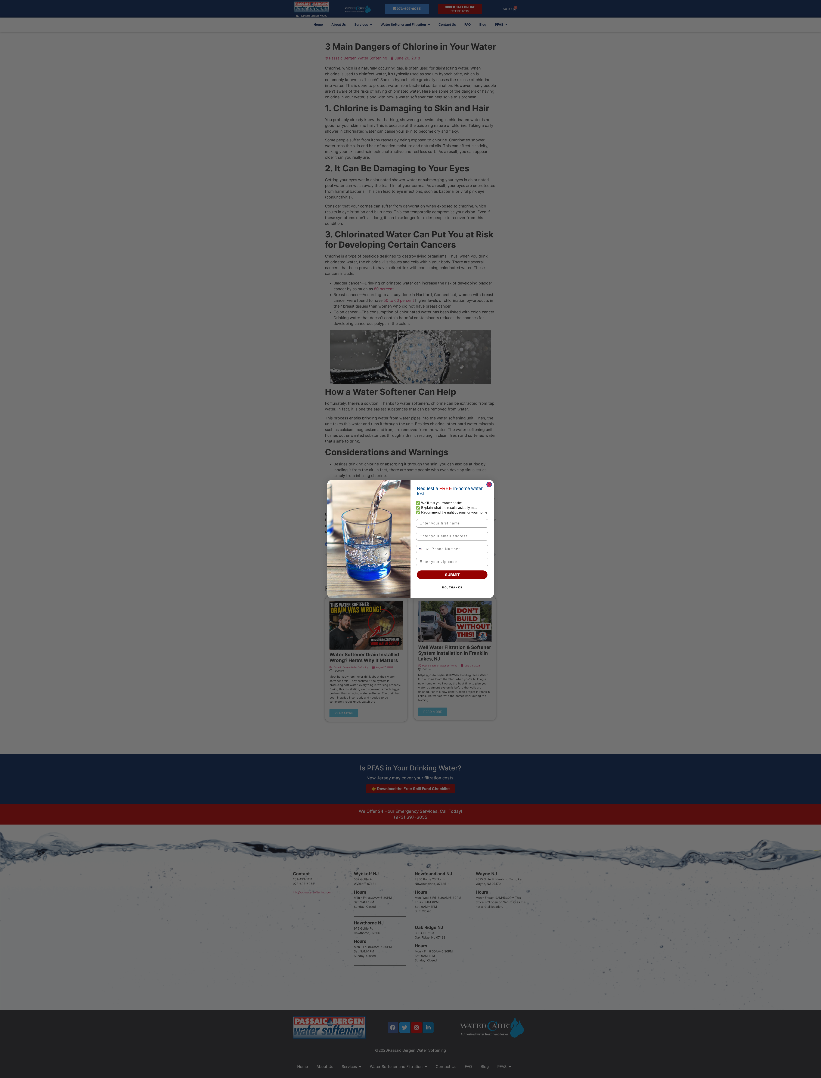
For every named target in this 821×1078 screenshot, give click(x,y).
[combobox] (423, 549)
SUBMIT (452, 575)
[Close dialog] (489, 484)
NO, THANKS (452, 587)
